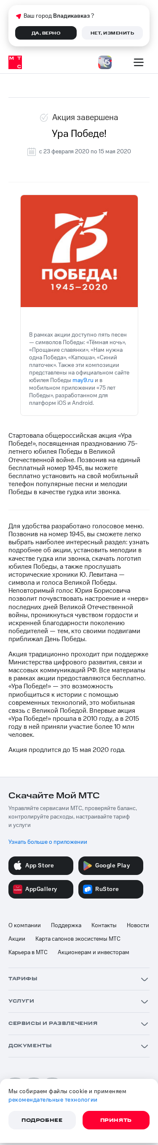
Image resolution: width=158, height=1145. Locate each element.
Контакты (104, 925)
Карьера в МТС (28, 952)
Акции (16, 939)
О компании (24, 925)
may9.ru (83, 380)
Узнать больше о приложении (47, 842)
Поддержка (66, 925)
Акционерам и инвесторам (93, 952)
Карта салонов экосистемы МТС (78, 939)
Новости (138, 925)
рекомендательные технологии (53, 1100)
